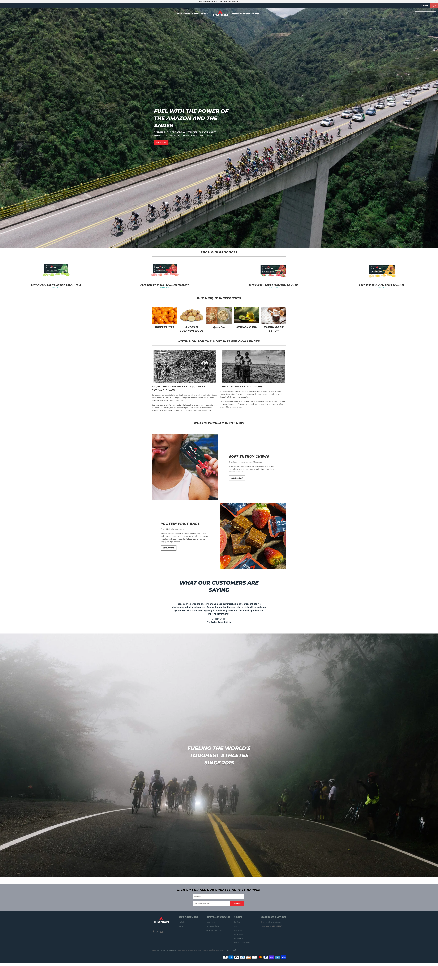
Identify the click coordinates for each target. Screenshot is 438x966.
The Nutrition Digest (241, 14)
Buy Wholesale (238, 941)
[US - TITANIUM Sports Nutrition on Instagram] (157, 935)
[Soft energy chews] (185, 467)
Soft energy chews (249, 456)
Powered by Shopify (230, 953)
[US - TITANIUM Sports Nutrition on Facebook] (153, 935)
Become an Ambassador (242, 946)
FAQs (235, 929)
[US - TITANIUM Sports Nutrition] (220, 14)
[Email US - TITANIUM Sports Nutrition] (161, 935)
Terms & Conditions (212, 929)
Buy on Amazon (239, 937)
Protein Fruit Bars (180, 524)
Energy (181, 929)
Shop (179, 14)
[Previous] (13, 274)
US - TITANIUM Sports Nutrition (167, 953)
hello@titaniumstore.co (273, 925)
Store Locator (201, 14)
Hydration (182, 925)
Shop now (161, 143)
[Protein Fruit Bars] (253, 536)
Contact (255, 14)
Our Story (188, 14)
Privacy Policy (210, 925)
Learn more (236, 478)
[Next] (426, 274)
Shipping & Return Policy (214, 933)
